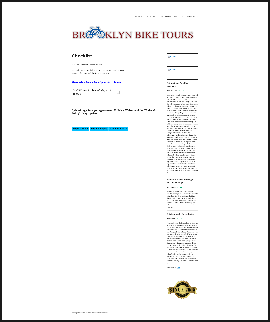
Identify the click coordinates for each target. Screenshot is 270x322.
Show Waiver (80, 129)
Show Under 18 (118, 129)
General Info (191, 16)
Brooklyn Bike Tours (79, 313)
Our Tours (138, 16)
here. (178, 267)
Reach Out (178, 16)
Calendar (151, 16)
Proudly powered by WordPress (97, 313)
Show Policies (99, 129)
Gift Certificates (164, 16)
